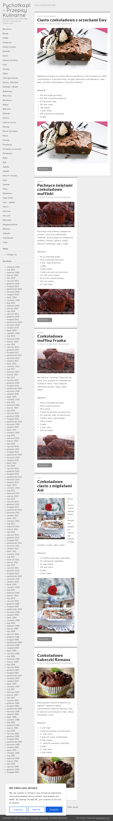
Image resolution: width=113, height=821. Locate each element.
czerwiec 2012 (13, 521)
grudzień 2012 (13, 504)
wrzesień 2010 (13, 579)
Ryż (4, 162)
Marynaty (7, 96)
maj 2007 (11, 689)
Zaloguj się (12, 255)
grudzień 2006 (13, 703)
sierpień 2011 (13, 549)
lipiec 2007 (12, 684)
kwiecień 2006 (13, 725)
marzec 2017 (12, 375)
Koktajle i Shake (10, 87)
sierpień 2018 (13, 328)
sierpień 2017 (13, 361)
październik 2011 (14, 543)
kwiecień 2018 (13, 339)
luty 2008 (11, 665)
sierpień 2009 (13, 615)
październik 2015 (14, 422)
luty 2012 (11, 532)
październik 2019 (14, 289)
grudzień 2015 (13, 416)
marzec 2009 (12, 629)
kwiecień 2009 (13, 626)
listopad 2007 (13, 673)
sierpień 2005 (13, 747)
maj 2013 (11, 491)
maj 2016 (11, 402)
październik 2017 (14, 355)
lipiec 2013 (12, 485)
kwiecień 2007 (13, 692)
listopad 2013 (13, 474)
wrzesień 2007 (13, 678)
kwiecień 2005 (13, 758)
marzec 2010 (12, 596)
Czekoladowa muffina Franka (51, 338)
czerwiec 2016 (13, 400)
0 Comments (67, 23)
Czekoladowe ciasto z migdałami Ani (54, 485)
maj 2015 (11, 436)
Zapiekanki (8, 238)
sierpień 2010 (13, 582)
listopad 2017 (13, 353)
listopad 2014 (13, 452)
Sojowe (6, 184)
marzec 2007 (12, 695)
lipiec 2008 (12, 651)
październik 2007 (14, 676)
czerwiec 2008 (13, 654)
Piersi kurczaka (10, 131)
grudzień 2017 (13, 350)
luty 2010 (11, 598)
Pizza (5, 136)
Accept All (54, 810)
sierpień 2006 (13, 714)
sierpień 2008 (13, 648)
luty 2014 (11, 466)
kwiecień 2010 (13, 593)
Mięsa (6, 104)
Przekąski (7, 145)
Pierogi (6, 127)
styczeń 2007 (13, 700)
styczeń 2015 (13, 447)
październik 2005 (14, 742)
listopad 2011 (13, 540)
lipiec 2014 (12, 463)
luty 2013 (11, 499)
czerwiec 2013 (13, 488)
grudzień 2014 (13, 449)
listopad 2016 (13, 386)
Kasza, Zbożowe (11, 82)
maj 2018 (11, 336)
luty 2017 (11, 378)
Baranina (7, 29)
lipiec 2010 (12, 585)
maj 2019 (11, 303)
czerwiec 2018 (13, 333)
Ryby (5, 158)
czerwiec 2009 (13, 620)
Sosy (5, 189)
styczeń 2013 (13, 502)
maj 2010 (11, 590)
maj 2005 (11, 756)
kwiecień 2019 (13, 306)
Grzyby (6, 69)
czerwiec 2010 (13, 587)
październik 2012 (14, 510)
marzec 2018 (12, 342)
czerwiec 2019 (13, 300)
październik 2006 (14, 709)
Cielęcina (7, 42)
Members (7, 100)
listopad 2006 (13, 706)
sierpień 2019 (13, 295)
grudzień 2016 (13, 383)
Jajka (5, 73)
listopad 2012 (13, 507)
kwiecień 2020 (13, 273)
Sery (5, 180)
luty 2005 (11, 764)
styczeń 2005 (13, 767)
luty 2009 (11, 631)
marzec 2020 (12, 275)
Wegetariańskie (10, 224)
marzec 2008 (12, 662)
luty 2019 (11, 311)
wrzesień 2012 (13, 513)
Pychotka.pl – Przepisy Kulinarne (16, 10)
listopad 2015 (13, 419)
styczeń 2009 (13, 634)
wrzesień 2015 (13, 424)
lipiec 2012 (12, 518)
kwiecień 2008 (13, 659)
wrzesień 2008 (13, 645)
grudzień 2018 (13, 317)
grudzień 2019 (13, 284)
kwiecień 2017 (13, 372)
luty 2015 (11, 444)
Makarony (7, 91)
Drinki (5, 56)
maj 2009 (11, 623)
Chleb (5, 38)
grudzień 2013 (13, 471)
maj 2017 (11, 369)
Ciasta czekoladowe (46, 16)
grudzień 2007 (13, 670)
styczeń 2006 (13, 734)
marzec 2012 (12, 529)
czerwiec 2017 (13, 366)
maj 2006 (11, 723)
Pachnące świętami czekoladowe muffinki (54, 189)
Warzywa (7, 220)
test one (7, 211)
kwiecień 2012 (13, 527)
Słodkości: (8, 193)
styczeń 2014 (13, 469)
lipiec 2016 (12, 397)
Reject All (36, 810)
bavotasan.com (103, 818)
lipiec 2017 (12, 364)
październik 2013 (14, 477)
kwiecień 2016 (13, 405)
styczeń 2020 (13, 281)
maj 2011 (11, 557)
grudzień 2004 (13, 770)
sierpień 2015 (13, 427)
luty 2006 (11, 731)
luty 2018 (11, 344)
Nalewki (6, 113)
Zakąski (6, 233)
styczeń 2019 (13, 314)
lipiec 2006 (12, 717)
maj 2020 (11, 270)
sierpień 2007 (13, 681)
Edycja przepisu (10, 60)
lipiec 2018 (12, 331)
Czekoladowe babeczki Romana (53, 657)
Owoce (6, 118)
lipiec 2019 (12, 297)
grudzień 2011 (13, 538)
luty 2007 (11, 698)
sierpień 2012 (13, 516)
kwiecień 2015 (13, 438)
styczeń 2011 (13, 568)
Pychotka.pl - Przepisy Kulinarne (33, 818)
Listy (39, 478)
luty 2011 (11, 565)
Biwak (5, 33)
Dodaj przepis (9, 47)
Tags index (8, 198)
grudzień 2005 (13, 736)
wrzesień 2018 (13, 325)
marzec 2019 (12, 308)
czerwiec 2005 (13, 753)
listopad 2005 (13, 739)
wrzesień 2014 (13, 458)
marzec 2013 (12, 496)
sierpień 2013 (13, 482)
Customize (18, 810)
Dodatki (6, 51)
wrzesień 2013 (13, 480)
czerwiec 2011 (13, 554)
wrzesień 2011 (13, 546)
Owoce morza (9, 122)
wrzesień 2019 (13, 292)
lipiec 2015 (12, 430)
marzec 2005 (12, 761)
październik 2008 (14, 643)
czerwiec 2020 (13, 267)
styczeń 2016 (13, 413)
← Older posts (71, 807)
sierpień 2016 (13, 394)
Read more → (44, 169)
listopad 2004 (13, 772)
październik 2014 (14, 455)
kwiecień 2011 (13, 560)
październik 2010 (14, 576)
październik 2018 (14, 322)
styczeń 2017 (13, 380)
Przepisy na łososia (12, 149)
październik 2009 (14, 609)
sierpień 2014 (13, 460)
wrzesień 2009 (13, 612)
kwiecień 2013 (13, 493)
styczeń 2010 (13, 601)
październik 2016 (14, 389)
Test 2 (6, 207)
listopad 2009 (13, 607)
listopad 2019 (13, 286)
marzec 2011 (12, 562)
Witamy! (6, 229)
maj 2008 (11, 656)
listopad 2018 (13, 320)
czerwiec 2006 (13, 720)
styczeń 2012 (13, 535)
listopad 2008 (13, 640)
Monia (42, 23)
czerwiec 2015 (13, 433)
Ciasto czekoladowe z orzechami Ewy (72, 20)
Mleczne (7, 109)
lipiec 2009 (12, 618)
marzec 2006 (12, 728)
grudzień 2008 (13, 637)
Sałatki (6, 167)
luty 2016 (11, 411)
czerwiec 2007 (13, 687)
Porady (6, 140)
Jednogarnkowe (10, 78)
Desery (40, 181)
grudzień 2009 (13, 604)
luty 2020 (11, 278)
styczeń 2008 (13, 667)
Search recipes (10, 175)
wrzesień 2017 (13, 358)
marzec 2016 (12, 408)
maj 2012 (11, 524)
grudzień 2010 (13, 571)
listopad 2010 (13, 574)
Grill (5, 65)
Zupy (5, 242)
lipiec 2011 (11, 551)
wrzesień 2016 (13, 391)
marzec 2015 (12, 441)
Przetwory (7, 153)
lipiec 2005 (12, 750)
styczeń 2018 (13, 347)
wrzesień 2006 (13, 712)
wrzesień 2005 (13, 745)
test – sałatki (9, 202)
